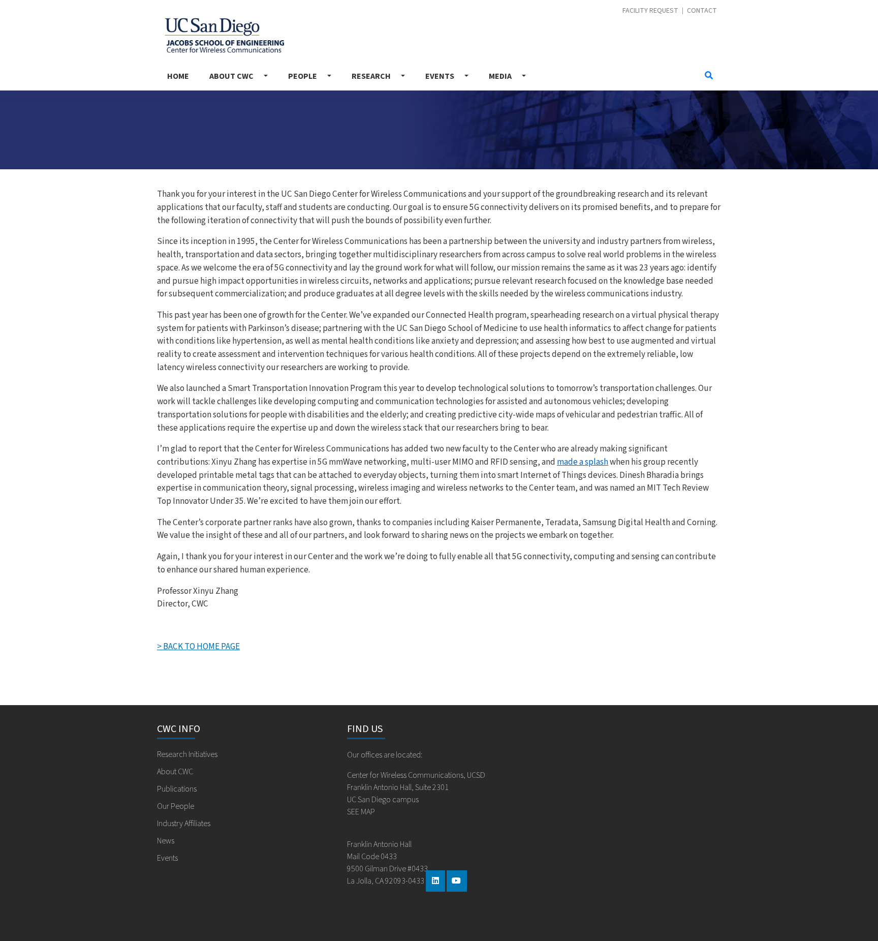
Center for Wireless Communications (220, 33)
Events (439, 76)
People (302, 76)
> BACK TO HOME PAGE (198, 646)
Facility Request (650, 11)
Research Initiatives (187, 754)
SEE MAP (361, 811)
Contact (702, 11)
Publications (177, 789)
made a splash (582, 462)
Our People (175, 806)
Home (178, 76)
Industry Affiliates (183, 823)
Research (371, 76)
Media (500, 76)
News (165, 840)
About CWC (231, 76)
